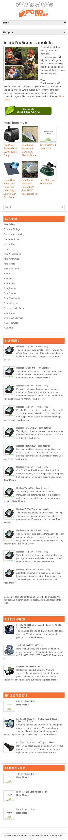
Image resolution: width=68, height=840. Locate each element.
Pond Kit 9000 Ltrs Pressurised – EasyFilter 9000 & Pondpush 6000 (39, 626)
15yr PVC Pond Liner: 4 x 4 (48, 147)
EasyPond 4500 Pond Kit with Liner (31, 666)
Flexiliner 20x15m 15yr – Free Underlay (33, 569)
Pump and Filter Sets (13, 308)
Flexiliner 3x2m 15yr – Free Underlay (32, 346)
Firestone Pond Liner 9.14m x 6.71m (31, 791)
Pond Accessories (12, 254)
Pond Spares (9, 293)
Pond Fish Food (11, 268)
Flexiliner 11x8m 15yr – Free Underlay (32, 488)
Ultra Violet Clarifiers (13, 318)
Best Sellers (9, 224)
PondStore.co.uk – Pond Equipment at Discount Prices (38, 835)
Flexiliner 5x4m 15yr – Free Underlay (32, 406)
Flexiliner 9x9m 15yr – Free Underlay (32, 385)
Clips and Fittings (11, 229)
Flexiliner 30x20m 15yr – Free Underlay (33, 445)
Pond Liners (9, 278)
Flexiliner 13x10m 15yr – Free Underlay (32, 367)
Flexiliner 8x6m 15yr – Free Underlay (32, 466)
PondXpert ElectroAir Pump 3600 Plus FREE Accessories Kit (29, 187)
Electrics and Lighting (13, 234)
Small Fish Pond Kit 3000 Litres (30, 645)
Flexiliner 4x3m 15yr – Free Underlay (32, 551)
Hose (5, 249)
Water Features (10, 323)
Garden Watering (11, 239)
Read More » (43, 377)
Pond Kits (8, 273)
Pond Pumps (9, 288)
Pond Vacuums (10, 303)
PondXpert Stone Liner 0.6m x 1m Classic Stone (29, 150)
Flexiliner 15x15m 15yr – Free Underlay (32, 509)
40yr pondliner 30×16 (25, 701)
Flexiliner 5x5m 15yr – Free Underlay (32, 530)
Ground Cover (10, 244)
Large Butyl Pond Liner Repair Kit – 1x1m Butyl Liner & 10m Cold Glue (9, 189)
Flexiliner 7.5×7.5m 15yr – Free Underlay (33, 427)
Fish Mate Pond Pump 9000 (48, 182)
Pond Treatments (11, 298)
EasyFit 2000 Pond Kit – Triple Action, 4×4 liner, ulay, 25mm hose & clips (39, 720)
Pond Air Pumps (11, 259)
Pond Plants (9, 283)
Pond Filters (9, 264)
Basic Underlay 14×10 (25, 809)
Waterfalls (8, 328)
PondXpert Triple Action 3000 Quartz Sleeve (35, 742)
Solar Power (9, 313)
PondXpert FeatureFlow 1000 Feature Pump (10, 150)
